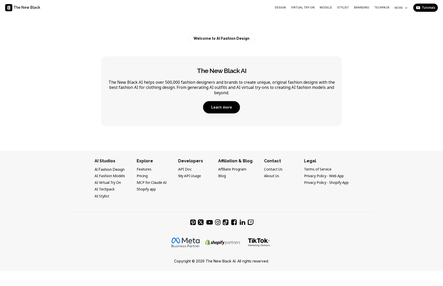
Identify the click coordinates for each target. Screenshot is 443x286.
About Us (271, 176)
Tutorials (428, 7)
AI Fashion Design (110, 169)
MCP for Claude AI (152, 183)
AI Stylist (102, 196)
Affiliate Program (232, 169)
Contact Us (273, 169)
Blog (222, 176)
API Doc (185, 169)
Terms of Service (317, 169)
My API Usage (189, 176)
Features (144, 169)
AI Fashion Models (110, 176)
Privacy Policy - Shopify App (326, 183)
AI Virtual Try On (108, 183)
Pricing (142, 176)
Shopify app (146, 189)
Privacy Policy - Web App (324, 176)
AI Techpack (105, 189)
